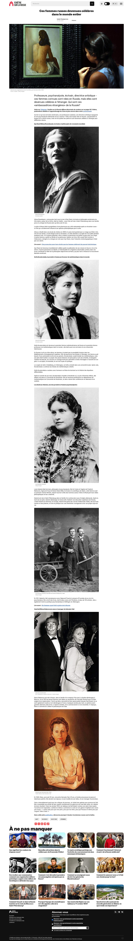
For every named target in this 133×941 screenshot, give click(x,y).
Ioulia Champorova (62, 19)
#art (36, 819)
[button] (89, 3)
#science (44, 819)
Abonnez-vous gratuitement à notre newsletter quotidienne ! (68, 924)
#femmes (63, 819)
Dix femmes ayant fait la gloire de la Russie (56, 605)
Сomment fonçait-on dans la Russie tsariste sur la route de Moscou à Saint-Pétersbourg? (22, 904)
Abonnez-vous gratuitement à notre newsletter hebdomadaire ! (68, 919)
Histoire (74, 20)
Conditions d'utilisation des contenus (16, 921)
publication (49, 815)
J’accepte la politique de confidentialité (63, 930)
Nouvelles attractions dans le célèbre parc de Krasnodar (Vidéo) (51, 851)
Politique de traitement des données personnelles (16, 918)
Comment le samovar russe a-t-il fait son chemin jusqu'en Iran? (110, 876)
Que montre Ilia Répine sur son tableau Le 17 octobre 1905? (78, 903)
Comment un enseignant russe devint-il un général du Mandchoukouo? (78, 877)
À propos (11, 915)
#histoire (54, 819)
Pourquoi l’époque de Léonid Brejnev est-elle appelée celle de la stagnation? (51, 904)
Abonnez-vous (60, 912)
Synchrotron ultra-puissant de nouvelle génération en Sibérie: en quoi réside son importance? (109, 904)
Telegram (44, 109)
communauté (87, 111)
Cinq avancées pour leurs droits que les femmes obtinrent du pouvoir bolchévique (69, 244)
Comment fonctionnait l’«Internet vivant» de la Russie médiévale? (109, 851)
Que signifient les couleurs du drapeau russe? (20, 851)
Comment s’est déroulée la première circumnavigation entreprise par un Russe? (51, 877)
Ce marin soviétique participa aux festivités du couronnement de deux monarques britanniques (80, 852)
